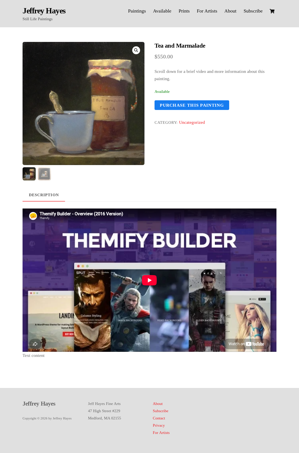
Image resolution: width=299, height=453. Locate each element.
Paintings (137, 11)
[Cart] (272, 11)
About (230, 11)
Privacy (159, 425)
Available (162, 11)
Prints (184, 11)
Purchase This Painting (192, 105)
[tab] (44, 195)
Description (44, 195)
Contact (159, 418)
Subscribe (253, 11)
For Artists (207, 11)
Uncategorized (192, 122)
